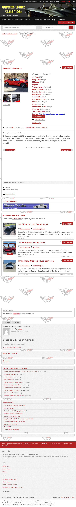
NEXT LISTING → (65, 150)
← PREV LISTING (10, 150)
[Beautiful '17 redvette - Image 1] (7, 102)
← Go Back (6, 105)
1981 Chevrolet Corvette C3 (12, 390)
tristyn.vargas (38, 265)
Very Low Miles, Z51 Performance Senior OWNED (18, 419)
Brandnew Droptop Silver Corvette (36, 261)
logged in (16, 314)
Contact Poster (38, 116)
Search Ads (71, 27)
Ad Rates (47, 20)
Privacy (4, 471)
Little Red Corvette (9, 374)
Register (63, 1)
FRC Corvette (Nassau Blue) (12, 385)
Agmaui (13, 127)
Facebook (74, 1)
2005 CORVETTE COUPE (11, 424)
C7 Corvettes (12, 34)
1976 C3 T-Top (8, 377)
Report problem (10, 194)
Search (27, 20)
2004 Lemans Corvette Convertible (14, 421)
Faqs (54, 20)
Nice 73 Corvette (9, 408)
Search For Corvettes (31, 444)
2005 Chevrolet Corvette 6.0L (12, 387)
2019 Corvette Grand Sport (31, 242)
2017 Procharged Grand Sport (33, 224)
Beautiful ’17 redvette (12, 68)
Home (4, 20)
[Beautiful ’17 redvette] (16, 82)
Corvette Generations (15, 20)
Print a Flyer (36, 123)
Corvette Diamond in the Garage (14, 395)
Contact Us (61, 20)
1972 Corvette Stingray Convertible (14, 405)
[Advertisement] (51, 7)
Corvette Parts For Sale (9, 479)
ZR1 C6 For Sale (8, 393)
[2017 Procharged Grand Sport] (9, 236)
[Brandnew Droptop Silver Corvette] (9, 272)
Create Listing (37, 20)
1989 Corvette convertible (11, 429)
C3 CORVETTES (8, 379)
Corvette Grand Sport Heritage (13, 413)
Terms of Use (6, 469)
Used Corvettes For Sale (9, 485)
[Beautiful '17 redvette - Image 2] (16, 102)
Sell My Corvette (66, 22)
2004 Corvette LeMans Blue (12, 416)
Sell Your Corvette (54, 444)
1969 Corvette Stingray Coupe (13, 382)
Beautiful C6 (7, 427)
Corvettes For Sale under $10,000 (12, 487)
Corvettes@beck (39, 229)
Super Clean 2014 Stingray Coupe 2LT (15, 411)
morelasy (36, 247)
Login (68, 1)
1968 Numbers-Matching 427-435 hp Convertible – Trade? (21, 372)
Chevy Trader (6, 482)
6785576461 (44, 127)
